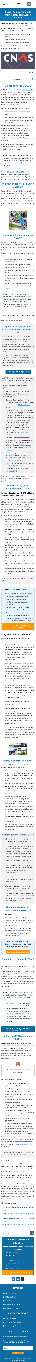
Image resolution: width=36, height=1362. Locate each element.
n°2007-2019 (20, 172)
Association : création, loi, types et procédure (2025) (17, 1213)
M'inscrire (18, 1353)
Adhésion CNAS (12, 471)
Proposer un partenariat (12, 1326)
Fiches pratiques (10, 1297)
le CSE (13, 355)
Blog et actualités (10, 1293)
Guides (7, 1301)
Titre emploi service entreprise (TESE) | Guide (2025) (17, 1224)
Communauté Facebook (12, 1304)
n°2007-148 (10, 172)
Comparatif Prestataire (12, 1308)
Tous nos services (11, 1318)
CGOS (24, 1154)
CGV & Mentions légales (13, 1322)
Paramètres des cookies (18, 1360)
